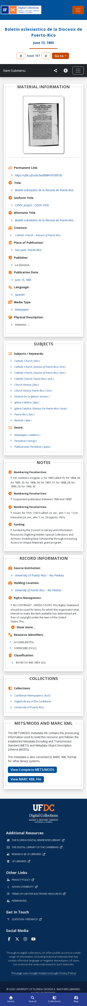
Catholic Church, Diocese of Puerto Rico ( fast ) (40, 372)
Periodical (25, 441)
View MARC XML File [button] (26, 779)
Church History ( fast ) (26, 384)
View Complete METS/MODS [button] (32, 769)
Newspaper (22, 309)
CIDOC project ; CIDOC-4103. (32, 205)
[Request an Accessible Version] (66, 71)
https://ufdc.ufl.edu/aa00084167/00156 (38, 175)
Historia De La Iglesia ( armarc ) (32, 396)
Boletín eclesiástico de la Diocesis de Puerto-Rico (44, 220)
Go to (59, 56)
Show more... (26, 627)
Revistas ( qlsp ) (23, 420)
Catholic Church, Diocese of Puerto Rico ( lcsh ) (40, 367)
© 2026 (43, 991)
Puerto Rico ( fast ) (24, 414)
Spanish (20, 295)
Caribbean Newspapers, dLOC (32, 695)
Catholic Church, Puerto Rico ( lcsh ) (34, 379)
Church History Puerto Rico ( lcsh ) (33, 390)
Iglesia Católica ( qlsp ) (26, 402)
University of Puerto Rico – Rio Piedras (39, 575)
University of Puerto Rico (29, 707)
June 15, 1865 (23, 280)
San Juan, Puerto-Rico (28, 250)
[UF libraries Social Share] (55, 70)
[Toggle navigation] (78, 10)
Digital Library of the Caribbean (32, 701)
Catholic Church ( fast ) (27, 361)
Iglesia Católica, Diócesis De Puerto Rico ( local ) (40, 408)
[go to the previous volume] (21, 56)
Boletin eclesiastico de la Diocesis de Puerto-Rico (44, 190)
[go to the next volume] (45, 56)
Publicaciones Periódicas (32, 446)
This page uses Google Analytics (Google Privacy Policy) (43, 973)
